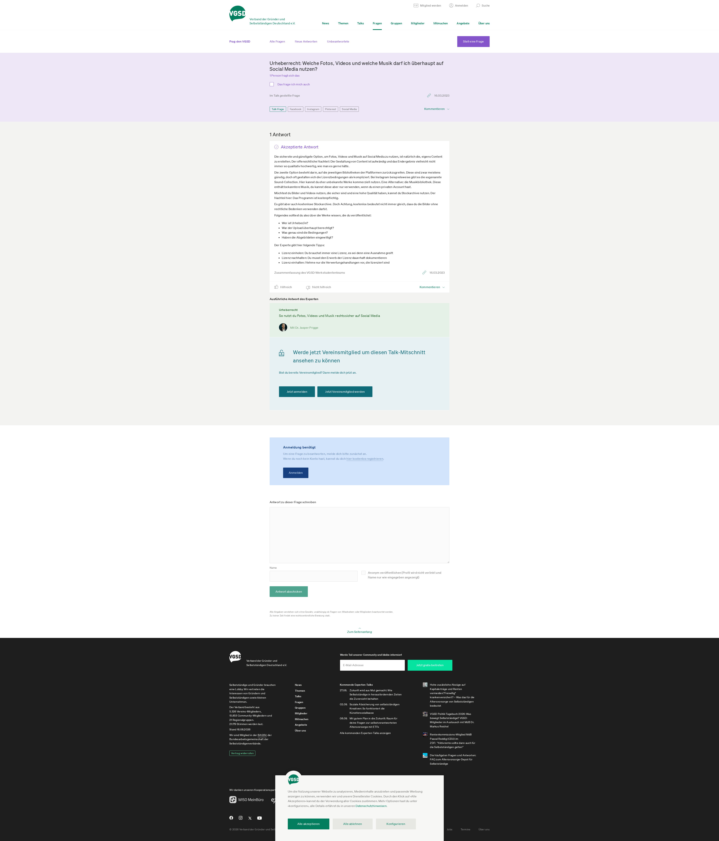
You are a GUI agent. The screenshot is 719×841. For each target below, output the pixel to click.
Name (273, 567)
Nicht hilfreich (322, 287)
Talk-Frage (278, 109)
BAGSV (262, 735)
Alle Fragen (277, 41)
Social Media (349, 109)
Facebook (295, 109)
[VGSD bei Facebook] (231, 819)
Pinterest (330, 109)
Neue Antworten (306, 41)
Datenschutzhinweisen (371, 806)
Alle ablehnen (352, 824)
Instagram (313, 109)
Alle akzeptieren (308, 824)
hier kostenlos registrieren (364, 458)
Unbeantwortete (338, 41)
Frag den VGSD (239, 41)
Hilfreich (286, 287)
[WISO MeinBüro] (246, 800)
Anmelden (296, 473)
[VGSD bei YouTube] (259, 820)
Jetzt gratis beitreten (430, 665)
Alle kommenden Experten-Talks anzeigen (365, 733)
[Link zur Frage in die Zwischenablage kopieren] (430, 95)
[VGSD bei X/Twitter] (250, 820)
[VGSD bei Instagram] (240, 819)
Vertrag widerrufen (242, 753)
